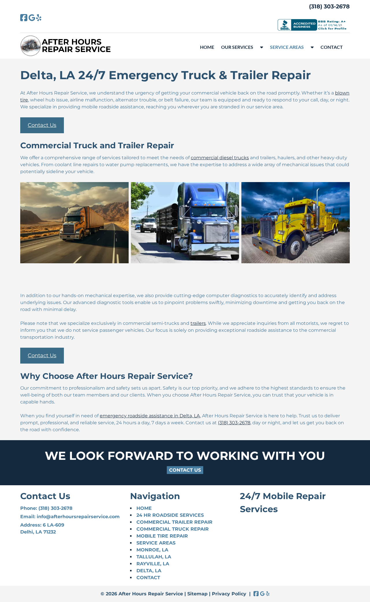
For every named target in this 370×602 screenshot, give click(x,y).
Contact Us (42, 125)
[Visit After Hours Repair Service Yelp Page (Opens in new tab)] (38, 17)
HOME (207, 47)
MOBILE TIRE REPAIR (162, 536)
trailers (198, 323)
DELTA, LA (148, 570)
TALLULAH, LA (153, 557)
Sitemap (197, 594)
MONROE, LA (152, 550)
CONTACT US (185, 470)
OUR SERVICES (237, 47)
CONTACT (332, 47)
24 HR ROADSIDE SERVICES (170, 515)
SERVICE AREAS (287, 47)
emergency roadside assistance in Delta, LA (150, 415)
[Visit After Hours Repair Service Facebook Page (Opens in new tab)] (23, 18)
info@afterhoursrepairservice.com (78, 516)
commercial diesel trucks (220, 157)
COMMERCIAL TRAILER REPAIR (174, 522)
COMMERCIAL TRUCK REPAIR (172, 529)
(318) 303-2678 (329, 6)
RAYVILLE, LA (152, 563)
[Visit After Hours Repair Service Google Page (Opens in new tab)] (32, 17)
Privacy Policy (229, 594)
